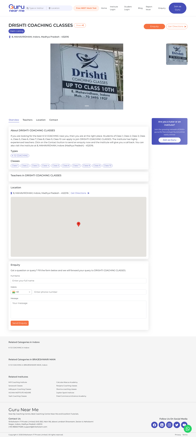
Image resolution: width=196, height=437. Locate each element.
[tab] (87, 105)
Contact (53, 120)
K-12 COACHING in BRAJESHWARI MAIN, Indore (28, 365)
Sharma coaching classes (66, 389)
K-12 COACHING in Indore (19, 348)
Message (14, 298)
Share (78, 25)
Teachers (27, 120)
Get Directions (175, 26)
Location (41, 120)
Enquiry (162, 8)
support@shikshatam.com (35, 427)
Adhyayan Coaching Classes (20, 389)
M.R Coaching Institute (18, 382)
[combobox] (18, 292)
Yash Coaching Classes (18, 396)
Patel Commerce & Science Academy (71, 396)
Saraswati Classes (16, 386)
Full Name (15, 276)
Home (104, 8)
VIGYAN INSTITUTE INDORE (20, 393)
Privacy (178, 435)
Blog (140, 8)
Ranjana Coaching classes (66, 386)
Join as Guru (177, 8)
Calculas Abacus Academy (67, 382)
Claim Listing (16, 31)
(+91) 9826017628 (16, 427)
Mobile (14, 287)
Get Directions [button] (78, 193)
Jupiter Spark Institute (65, 393)
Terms (185, 435)
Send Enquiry (19, 323)
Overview (14, 120)
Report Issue (149, 8)
